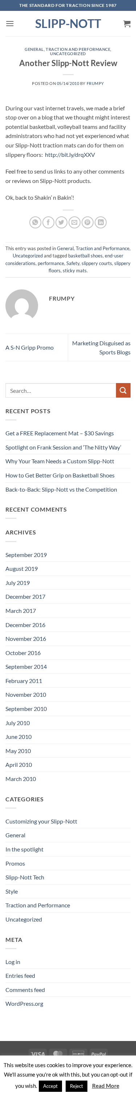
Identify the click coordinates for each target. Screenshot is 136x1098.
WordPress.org (24, 1003)
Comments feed (25, 989)
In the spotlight (24, 849)
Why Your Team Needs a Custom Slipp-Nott (59, 461)
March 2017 (20, 610)
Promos (15, 863)
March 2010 (20, 778)
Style (11, 891)
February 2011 (23, 680)
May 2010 (18, 750)
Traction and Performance (78, 49)
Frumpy (95, 83)
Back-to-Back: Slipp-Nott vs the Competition (61, 489)
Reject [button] (76, 1086)
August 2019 (21, 568)
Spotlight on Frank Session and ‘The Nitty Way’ (63, 447)
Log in (12, 961)
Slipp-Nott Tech (24, 877)
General (34, 49)
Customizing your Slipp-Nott (41, 821)
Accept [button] (50, 1086)
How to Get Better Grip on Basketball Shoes (60, 475)
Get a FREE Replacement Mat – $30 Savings (59, 433)
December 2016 (25, 624)
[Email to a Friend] (75, 222)
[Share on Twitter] (61, 222)
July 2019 (17, 582)
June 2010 (18, 736)
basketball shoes (85, 256)
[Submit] (123, 390)
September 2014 (26, 666)
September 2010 (26, 708)
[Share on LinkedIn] (101, 222)
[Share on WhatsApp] (35, 222)
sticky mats (75, 270)
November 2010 (25, 694)
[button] (9, 23)
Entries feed (20, 975)
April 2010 (18, 764)
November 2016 (25, 638)
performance (51, 263)
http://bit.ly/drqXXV (70, 154)
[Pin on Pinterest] (88, 222)
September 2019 (26, 554)
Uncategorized (68, 53)
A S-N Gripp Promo (29, 347)
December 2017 (25, 596)
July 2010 (17, 722)
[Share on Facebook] (48, 222)
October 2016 (23, 652)
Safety (72, 263)
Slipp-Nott (68, 23)
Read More (105, 1085)
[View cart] (127, 24)
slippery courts (97, 263)
